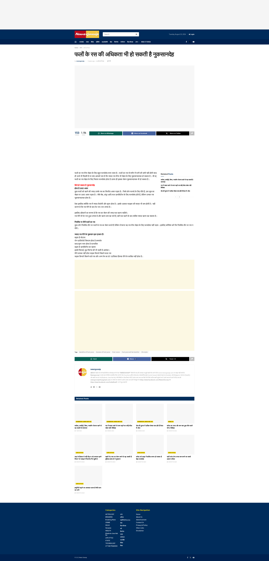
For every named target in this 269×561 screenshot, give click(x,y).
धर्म (121, 528)
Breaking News (110, 520)
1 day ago (79, 431)
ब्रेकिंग (98, 42)
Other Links (140, 528)
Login (192, 34)
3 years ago (91, 61)
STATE (107, 540)
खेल (111, 42)
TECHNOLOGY (110, 543)
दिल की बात (130, 42)
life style (145, 352)
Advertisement (141, 520)
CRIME (107, 522)
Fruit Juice (116, 352)
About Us (139, 517)
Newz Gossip (83, 557)
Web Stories (146, 42)
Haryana (108, 528)
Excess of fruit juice (103, 352)
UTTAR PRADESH (111, 546)
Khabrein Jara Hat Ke (83, 421)
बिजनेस (116, 42)
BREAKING (109, 517)
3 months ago (172, 431)
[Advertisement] (134, 14)
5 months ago (80, 462)
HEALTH (170, 421)
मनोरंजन (123, 42)
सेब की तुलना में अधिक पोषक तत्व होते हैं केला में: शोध (175, 191)
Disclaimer (140, 531)
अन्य (136, 42)
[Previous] (175, 196)
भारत (87, 42)
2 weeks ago (110, 431)
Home (81, 42)
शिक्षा (121, 545)
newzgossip (80, 61)
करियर (122, 517)
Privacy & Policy (141, 525)
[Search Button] (137, 34)
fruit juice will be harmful (130, 352)
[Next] (179, 196)
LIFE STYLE (87, 48)
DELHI (107, 525)
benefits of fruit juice (86, 352)
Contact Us (140, 522)
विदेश (92, 42)
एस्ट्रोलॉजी (105, 42)
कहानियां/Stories (125, 520)
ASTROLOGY (109, 514)
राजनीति (122, 540)
